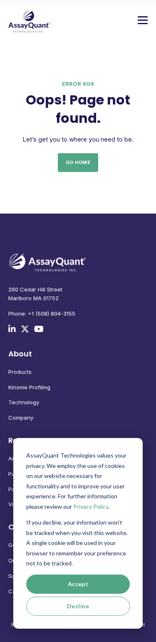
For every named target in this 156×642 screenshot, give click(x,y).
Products (20, 371)
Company (20, 417)
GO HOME (78, 162)
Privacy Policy (90, 506)
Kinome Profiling (29, 387)
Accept (78, 583)
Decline (78, 606)
